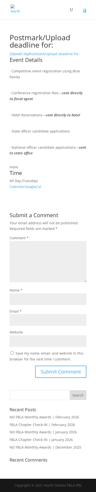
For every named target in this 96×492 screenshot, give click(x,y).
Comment (19, 238)
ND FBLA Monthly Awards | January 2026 (43, 432)
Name (16, 290)
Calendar (17, 186)
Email (16, 311)
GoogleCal (33, 186)
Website (16, 332)
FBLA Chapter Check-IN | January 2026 (41, 439)
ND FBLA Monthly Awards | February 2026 (44, 417)
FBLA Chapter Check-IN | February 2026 (42, 424)
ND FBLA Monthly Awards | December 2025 (45, 447)
